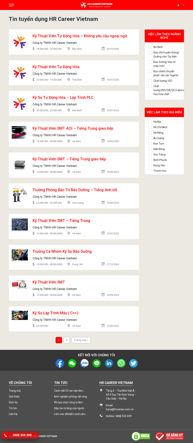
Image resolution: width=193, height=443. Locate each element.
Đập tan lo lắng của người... (70, 408)
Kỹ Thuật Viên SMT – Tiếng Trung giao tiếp (69, 159)
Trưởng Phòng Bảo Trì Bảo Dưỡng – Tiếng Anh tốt (75, 190)
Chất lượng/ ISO (162, 80)
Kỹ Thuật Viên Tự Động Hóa (56, 67)
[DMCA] (140, 436)
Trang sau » (81, 340)
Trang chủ (15, 390)
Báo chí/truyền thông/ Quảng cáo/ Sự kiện (166, 54)
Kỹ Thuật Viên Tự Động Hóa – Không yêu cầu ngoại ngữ (80, 36)
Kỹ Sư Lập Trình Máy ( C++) (55, 313)
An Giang (158, 138)
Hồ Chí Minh (160, 127)
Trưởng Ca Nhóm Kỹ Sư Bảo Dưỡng (62, 251)
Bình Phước (160, 159)
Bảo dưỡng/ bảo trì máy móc (164, 63)
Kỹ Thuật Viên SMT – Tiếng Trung (61, 220)
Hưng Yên (159, 165)
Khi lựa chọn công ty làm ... (69, 402)
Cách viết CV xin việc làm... (69, 390)
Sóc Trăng (159, 154)
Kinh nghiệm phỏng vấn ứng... (71, 396)
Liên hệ (13, 414)
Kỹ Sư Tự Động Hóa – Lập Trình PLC (63, 97)
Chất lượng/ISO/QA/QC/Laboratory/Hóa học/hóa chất (166, 90)
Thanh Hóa (159, 170)
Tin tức (13, 408)
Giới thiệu (14, 396)
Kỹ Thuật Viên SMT (49, 282)
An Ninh (158, 47)
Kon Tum (158, 143)
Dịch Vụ (13, 402)
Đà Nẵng (158, 132)
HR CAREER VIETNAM (45, 436)
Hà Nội (157, 121)
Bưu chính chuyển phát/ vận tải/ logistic (165, 73)
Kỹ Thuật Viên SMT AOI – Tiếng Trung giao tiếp (73, 128)
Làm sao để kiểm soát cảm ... (71, 414)
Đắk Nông (159, 149)
